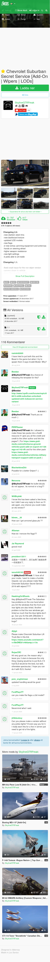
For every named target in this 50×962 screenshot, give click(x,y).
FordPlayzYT (18, 692)
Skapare (32, 388)
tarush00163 (17, 572)
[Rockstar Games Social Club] (23, 106)
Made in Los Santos (10, 952)
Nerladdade (11, 220)
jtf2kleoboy (17, 718)
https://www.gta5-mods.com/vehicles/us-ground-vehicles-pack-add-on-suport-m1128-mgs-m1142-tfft (29, 445)
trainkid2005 (17, 353)
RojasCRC (16, 652)
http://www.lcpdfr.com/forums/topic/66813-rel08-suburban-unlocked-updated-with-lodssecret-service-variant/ (29, 397)
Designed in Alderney (10, 949)
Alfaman (15, 530)
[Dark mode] (42, 10)
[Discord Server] (26, 106)
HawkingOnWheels (21, 596)
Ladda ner (27, 87)
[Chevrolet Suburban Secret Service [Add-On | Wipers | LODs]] (25, 173)
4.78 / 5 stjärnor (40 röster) (10, 225)
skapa (37, 740)
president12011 (19, 556)
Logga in (25, 740)
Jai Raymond (18, 543)
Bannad (27, 572)
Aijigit (14, 631)
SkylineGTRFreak (24, 102)
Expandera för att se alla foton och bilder (25, 211)
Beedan (15, 371)
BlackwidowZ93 (19, 467)
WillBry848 (17, 496)
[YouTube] (19, 106)
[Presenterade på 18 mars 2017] (3, 71)
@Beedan (16, 390)
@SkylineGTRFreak (21, 374)
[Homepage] (16, 106)
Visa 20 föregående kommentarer (25, 347)
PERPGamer (17, 427)
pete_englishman (20, 679)
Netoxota (16, 480)
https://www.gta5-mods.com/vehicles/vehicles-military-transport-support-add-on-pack (29, 455)
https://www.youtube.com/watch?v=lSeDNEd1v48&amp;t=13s (27, 641)
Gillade (25, 220)
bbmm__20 (17, 517)
